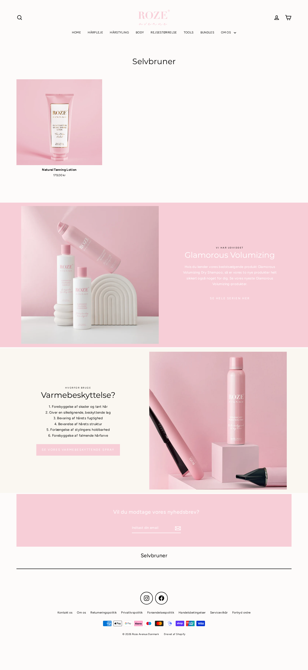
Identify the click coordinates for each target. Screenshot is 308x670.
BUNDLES (207, 32)
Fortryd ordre (241, 612)
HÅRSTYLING (119, 32)
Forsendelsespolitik (160, 612)
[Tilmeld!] (177, 528)
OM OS (226, 32)
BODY (140, 32)
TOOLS (189, 32)
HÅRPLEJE (95, 32)
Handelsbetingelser (192, 612)
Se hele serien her (230, 298)
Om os (81, 612)
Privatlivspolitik (132, 612)
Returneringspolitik (103, 612)
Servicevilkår (219, 612)
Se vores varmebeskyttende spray (78, 449)
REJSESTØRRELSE (164, 32)
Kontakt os (65, 612)
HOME (76, 32)
